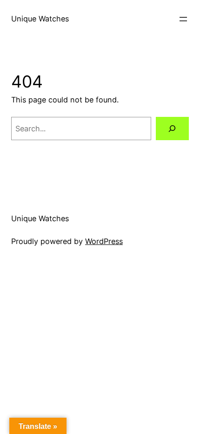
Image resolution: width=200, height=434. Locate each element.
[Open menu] (183, 19)
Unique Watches (40, 18)
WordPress (104, 241)
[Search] (172, 128)
